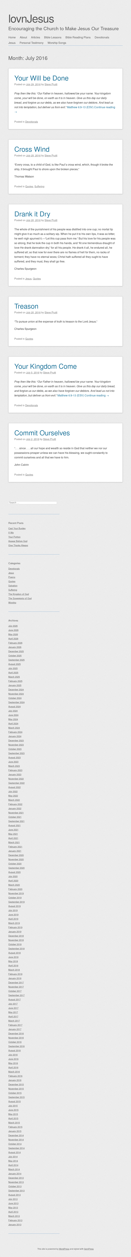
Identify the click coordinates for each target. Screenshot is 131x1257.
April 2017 (13, 1016)
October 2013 (14, 1186)
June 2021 (13, 829)
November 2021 (16, 812)
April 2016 (13, 1067)
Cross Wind (31, 149)
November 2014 (16, 1139)
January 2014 (14, 1173)
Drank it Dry (32, 213)
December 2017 (16, 982)
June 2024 (13, 715)
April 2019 (13, 918)
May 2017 (13, 1012)
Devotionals (102, 37)
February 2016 (15, 1075)
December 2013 (16, 1177)
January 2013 (14, 1224)
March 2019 (14, 923)
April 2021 (13, 838)
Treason (26, 305)
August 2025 (14, 664)
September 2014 (16, 1148)
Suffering (39, 186)
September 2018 (16, 948)
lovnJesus (31, 18)
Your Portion (14, 536)
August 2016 (14, 1050)
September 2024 (16, 702)
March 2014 (14, 1169)
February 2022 (15, 804)
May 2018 (13, 961)
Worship (12, 602)
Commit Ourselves (42, 432)
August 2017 (14, 999)
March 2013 (14, 1216)
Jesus (12, 43)
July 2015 (13, 1105)
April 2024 (13, 723)
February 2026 (15, 642)
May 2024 (13, 719)
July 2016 (13, 1054)
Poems (11, 577)
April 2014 (13, 1165)
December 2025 (16, 651)
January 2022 (14, 808)
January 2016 (14, 1080)
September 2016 (16, 1046)
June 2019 (13, 914)
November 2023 (16, 744)
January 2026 (14, 647)
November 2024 (16, 693)
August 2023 (14, 757)
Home (12, 37)
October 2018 (14, 944)
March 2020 (14, 884)
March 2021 (14, 842)
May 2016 (13, 1063)
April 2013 (13, 1211)
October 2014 (14, 1143)
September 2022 (16, 782)
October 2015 (14, 1092)
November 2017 (16, 986)
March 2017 (14, 1020)
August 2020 (14, 872)
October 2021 (14, 816)
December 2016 (16, 1033)
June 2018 (13, 957)
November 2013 (16, 1182)
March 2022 (14, 799)
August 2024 (14, 706)
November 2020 (16, 859)
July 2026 (13, 625)
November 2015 (16, 1088)
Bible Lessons (52, 37)
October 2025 (14, 655)
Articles (35, 37)
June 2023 (13, 761)
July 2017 (13, 1003)
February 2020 (15, 889)
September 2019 (16, 901)
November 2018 (16, 940)
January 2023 (14, 774)
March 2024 (14, 727)
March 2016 (14, 1071)
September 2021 (16, 821)
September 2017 (16, 995)
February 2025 (15, 681)
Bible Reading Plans (78, 37)
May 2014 (13, 1160)
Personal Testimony (31, 43)
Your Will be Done (41, 77)
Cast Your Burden (17, 528)
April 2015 (13, 1118)
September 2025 (16, 659)
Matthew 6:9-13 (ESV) (80, 107)
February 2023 (15, 770)
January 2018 (14, 978)
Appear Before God (17, 541)
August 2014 (14, 1152)
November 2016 (16, 1037)
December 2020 (16, 855)
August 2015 (14, 1101)
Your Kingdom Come (45, 366)
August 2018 (14, 952)
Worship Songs (57, 43)
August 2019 (14, 906)
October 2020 (14, 863)
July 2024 (13, 710)
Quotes (29, 186)
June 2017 (13, 1008)
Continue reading (97, 395)
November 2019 (16, 893)
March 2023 (14, 766)
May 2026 (13, 634)
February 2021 (15, 846)
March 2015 (14, 1122)
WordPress (64, 1248)
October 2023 (14, 749)
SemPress (89, 1248)
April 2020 (13, 880)
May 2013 (13, 1207)
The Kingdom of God (18, 594)
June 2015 (13, 1109)
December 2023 (16, 740)
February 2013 (15, 1220)
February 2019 (15, 927)
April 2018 (13, 965)
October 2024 (14, 698)
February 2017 (15, 1025)
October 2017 (14, 991)
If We (11, 532)
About (23, 37)
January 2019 (14, 931)
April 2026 (13, 638)
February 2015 (15, 1126)
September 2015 (16, 1097)
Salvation (12, 585)
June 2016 (13, 1058)
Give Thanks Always (18, 545)
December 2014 (16, 1135)
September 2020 (16, 867)
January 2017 (14, 1029)
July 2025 (13, 668)
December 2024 (16, 689)
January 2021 (14, 850)
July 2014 (13, 1156)
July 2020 (13, 876)
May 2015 (13, 1114)
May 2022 (13, 795)
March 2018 (14, 969)
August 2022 (14, 787)
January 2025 (14, 685)
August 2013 (14, 1194)
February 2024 (15, 732)
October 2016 (14, 1042)
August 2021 (14, 825)
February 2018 (15, 974)
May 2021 (13, 833)
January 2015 (14, 1131)
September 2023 (16, 753)
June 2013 (13, 1203)
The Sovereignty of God (20, 598)
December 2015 (16, 1084)
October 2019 (14, 897)
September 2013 (16, 1190)
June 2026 (13, 630)
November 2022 (16, 778)
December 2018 (16, 935)
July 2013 (13, 1199)
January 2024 (14, 736)
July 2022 (13, 791)
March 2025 (14, 676)
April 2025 (13, 672)
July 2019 (13, 910)
